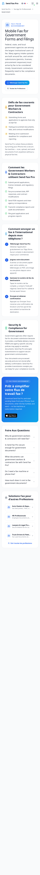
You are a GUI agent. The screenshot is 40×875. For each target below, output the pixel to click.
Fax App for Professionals (22, 9)
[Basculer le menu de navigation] (37, 3)
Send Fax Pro (6, 9)
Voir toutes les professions (21, 543)
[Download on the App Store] (11, 415)
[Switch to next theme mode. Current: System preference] (32, 3)
